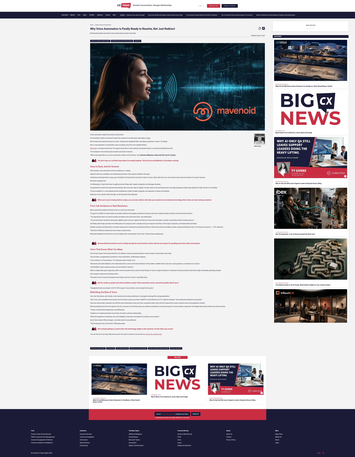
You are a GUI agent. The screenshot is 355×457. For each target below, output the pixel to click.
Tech (79, 15)
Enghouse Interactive (184, 445)
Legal (277, 443)
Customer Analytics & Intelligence (122, 40)
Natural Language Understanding (158, 348)
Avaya (180, 443)
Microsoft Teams (134, 440)
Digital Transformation (136, 445)
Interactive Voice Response (138, 348)
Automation (110, 348)
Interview (137, 40)
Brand (277, 440)
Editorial (73, 15)
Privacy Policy (230, 440)
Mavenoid (93, 148)
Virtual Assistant (176, 348)
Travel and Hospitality (87, 437)
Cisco (179, 440)
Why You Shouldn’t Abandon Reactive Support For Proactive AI (192, 15)
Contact (228, 437)
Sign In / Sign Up (229, 5)
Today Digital (44, 453)
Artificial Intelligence (98, 348)
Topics (85, 15)
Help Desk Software (122, 348)
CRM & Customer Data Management (43, 437)
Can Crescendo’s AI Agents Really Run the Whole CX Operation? (157, 15)
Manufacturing (84, 443)
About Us (229, 434)
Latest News (64, 15)
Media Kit (278, 437)
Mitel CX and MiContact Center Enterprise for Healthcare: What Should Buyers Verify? (232, 15)
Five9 (179, 437)
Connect (108, 15)
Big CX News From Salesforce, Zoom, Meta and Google (271, 15)
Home (91, 25)
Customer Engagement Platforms (42, 440)
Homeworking (133, 437)
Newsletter (213, 5)
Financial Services (86, 434)
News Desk (278, 434)
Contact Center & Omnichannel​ (100, 40)
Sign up (196, 414)
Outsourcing (84, 445)
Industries (100, 15)
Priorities (92, 15)
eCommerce (84, 440)
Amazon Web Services (185, 434)
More (115, 15)
